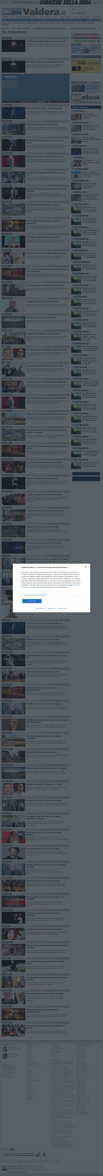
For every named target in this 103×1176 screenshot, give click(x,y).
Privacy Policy (63, 608)
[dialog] (51, 588)
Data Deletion (40, 608)
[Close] (86, 567)
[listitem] (51, 595)
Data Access (51, 608)
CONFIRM (32, 601)
